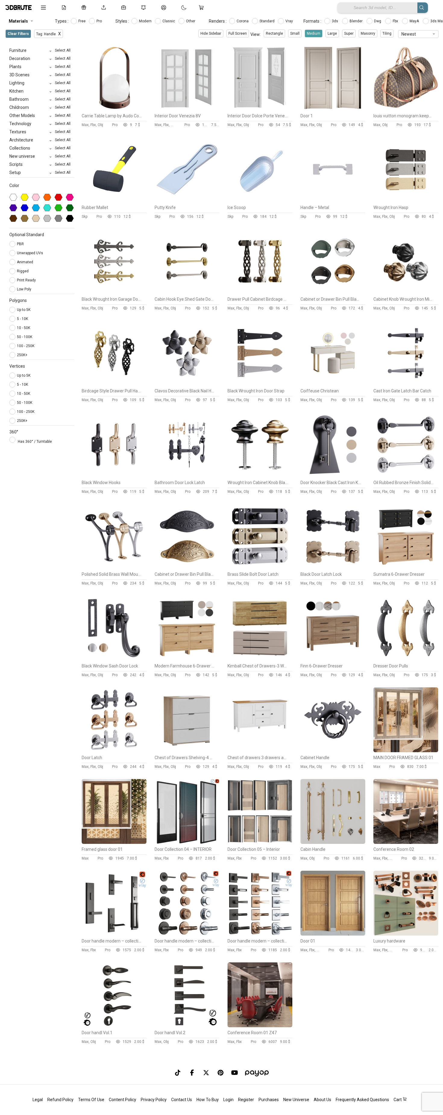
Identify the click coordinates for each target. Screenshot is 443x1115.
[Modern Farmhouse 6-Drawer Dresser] (187, 659)
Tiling (386, 33)
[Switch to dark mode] (178, 7)
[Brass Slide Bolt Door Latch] (260, 567)
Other (191, 21)
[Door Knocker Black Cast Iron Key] (332, 475)
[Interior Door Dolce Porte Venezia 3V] (260, 108)
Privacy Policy (154, 1099)
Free (82, 21)
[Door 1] (332, 108)
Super (348, 33)
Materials (18, 21)
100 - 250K (25, 346)
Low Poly (24, 289)
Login (228, 1099)
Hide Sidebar (210, 33)
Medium (313, 33)
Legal (38, 1099)
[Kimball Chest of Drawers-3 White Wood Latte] (260, 659)
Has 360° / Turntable (35, 441)
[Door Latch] (114, 750)
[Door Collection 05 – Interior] (260, 842)
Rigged (23, 271)
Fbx (396, 21)
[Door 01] (332, 934)
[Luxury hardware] (405, 934)
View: (255, 34)
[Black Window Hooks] (114, 475)
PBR (21, 244)
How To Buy (207, 1099)
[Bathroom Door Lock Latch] (187, 475)
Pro (99, 21)
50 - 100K (24, 337)
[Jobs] (125, 7)
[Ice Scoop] (260, 200)
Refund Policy (60, 1099)
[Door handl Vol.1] (114, 1025)
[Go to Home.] (18, 7)
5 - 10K (22, 319)
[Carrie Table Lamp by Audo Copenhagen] (114, 108)
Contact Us (181, 1099)
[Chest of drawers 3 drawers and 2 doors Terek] (260, 750)
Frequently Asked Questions (362, 1099)
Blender (356, 21)
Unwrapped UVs (30, 253)
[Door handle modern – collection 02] (187, 934)
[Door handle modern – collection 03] (260, 934)
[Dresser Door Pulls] (405, 659)
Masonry (368, 33)
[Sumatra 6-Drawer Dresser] (405, 567)
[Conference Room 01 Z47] (260, 1025)
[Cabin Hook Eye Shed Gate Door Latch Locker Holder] (187, 292)
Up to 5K (23, 310)
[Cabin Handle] (332, 842)
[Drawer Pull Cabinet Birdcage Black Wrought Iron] (260, 292)
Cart (398, 1099)
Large (332, 33)
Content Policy (122, 1099)
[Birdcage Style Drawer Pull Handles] (114, 384)
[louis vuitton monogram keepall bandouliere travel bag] (405, 108)
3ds (335, 21)
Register (246, 1099)
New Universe (296, 1099)
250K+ (22, 355)
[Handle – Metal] (332, 200)
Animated (25, 262)
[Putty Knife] (187, 200)
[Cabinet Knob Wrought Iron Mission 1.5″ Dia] (405, 292)
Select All (63, 50)
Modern (145, 21)
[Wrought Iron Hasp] (405, 200)
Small (295, 33)
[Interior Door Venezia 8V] (187, 108)
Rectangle (274, 33)
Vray (289, 21)
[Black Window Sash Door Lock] (114, 659)
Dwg (378, 21)
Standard (267, 21)
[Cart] (202, 7)
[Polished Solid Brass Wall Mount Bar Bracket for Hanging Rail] (114, 567)
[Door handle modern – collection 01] (114, 934)
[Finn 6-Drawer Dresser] (332, 659)
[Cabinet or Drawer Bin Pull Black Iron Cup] (332, 292)
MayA (415, 21)
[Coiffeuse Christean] (332, 384)
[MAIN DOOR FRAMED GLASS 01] (405, 750)
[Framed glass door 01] (114, 842)
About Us (322, 1099)
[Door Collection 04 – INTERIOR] (187, 842)
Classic (169, 21)
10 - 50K (23, 328)
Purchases (269, 1099)
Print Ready (27, 280)
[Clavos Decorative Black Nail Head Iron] (187, 384)
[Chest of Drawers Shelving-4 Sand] (187, 750)
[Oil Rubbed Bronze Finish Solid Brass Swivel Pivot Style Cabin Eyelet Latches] (405, 475)
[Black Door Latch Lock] (332, 567)
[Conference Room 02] (405, 842)
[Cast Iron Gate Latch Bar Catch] (405, 384)
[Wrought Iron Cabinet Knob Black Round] (260, 475)
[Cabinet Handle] (332, 750)
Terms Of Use (91, 1099)
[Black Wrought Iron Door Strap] (260, 384)
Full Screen (237, 33)
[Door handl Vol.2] (187, 1025)
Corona (243, 21)
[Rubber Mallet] (114, 200)
